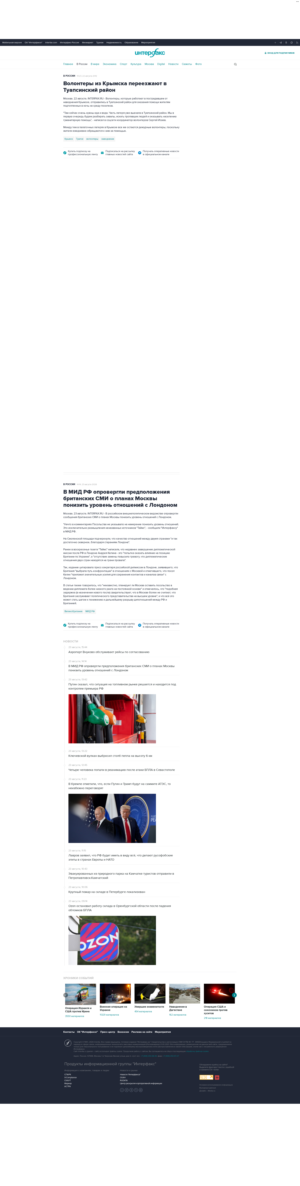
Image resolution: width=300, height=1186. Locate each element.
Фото (198, 64)
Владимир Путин (73, 326)
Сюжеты (187, 64)
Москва (149, 64)
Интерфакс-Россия (69, 42)
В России (82, 64)
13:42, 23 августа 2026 (87, 180)
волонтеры (92, 139)
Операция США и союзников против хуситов (216, 1010)
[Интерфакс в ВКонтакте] (131, 1090)
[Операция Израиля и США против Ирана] (80, 1004)
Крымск (69, 139)
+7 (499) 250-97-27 (171, 1056)
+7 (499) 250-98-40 (149, 1056)
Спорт (123, 64)
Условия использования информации (216, 1085)
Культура (136, 64)
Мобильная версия (12, 42)
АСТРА (67, 1086)
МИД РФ (90, 611)
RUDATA (124, 1080)
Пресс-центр (107, 1032)
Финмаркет (87, 42)
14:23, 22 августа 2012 (87, 76)
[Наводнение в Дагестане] (184, 1002)
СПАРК (67, 1074)
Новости (173, 64)
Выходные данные (207, 1088)
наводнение (107, 139)
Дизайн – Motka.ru (207, 1091)
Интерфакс (150, 52)
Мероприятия (148, 42)
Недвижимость (114, 42)
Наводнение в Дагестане (178, 1008)
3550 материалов (74, 1016)
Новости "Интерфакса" (130, 1074)
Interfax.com (51, 42)
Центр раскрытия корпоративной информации (141, 1083)
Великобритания (73, 611)
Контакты (69, 1032)
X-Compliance (70, 1077)
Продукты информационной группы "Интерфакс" (110, 1063)
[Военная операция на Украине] (115, 1002)
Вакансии (123, 1032)
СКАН (122, 1077)
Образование (131, 42)
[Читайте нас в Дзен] (122, 1090)
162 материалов (177, 1014)
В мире (95, 64)
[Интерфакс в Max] (141, 1090)
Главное (68, 64)
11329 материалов (109, 1014)
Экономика (109, 64)
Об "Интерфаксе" (33, 42)
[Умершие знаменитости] (150, 1002)
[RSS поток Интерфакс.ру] (136, 1090)
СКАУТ (67, 1080)
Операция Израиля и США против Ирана (78, 1010)
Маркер (68, 1083)
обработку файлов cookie (197, 1051)
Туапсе (79, 139)
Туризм (99, 42)
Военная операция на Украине (113, 1008)
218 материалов (212, 1018)
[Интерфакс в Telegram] (127, 1090)
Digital (161, 64)
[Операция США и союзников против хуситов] (219, 1002)
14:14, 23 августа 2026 (87, 484)
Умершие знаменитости (149, 1006)
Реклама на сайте (141, 1032)
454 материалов (143, 1011)
